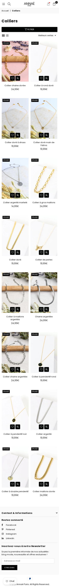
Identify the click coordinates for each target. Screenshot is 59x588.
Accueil (5, 11)
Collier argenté (44, 434)
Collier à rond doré (43, 85)
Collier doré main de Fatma (43, 144)
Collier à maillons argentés (15, 318)
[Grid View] (3, 35)
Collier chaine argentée (15, 376)
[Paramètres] (49, 4)
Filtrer (30, 29)
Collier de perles (43, 259)
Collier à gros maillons (43, 202)
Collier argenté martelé (15, 202)
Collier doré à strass (15, 142)
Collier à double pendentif (15, 491)
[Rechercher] (9, 4)
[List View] (7, 35)
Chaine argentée (44, 316)
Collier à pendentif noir (15, 434)
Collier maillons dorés (44, 491)
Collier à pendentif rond (44, 376)
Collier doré (15, 259)
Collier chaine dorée (15, 85)
